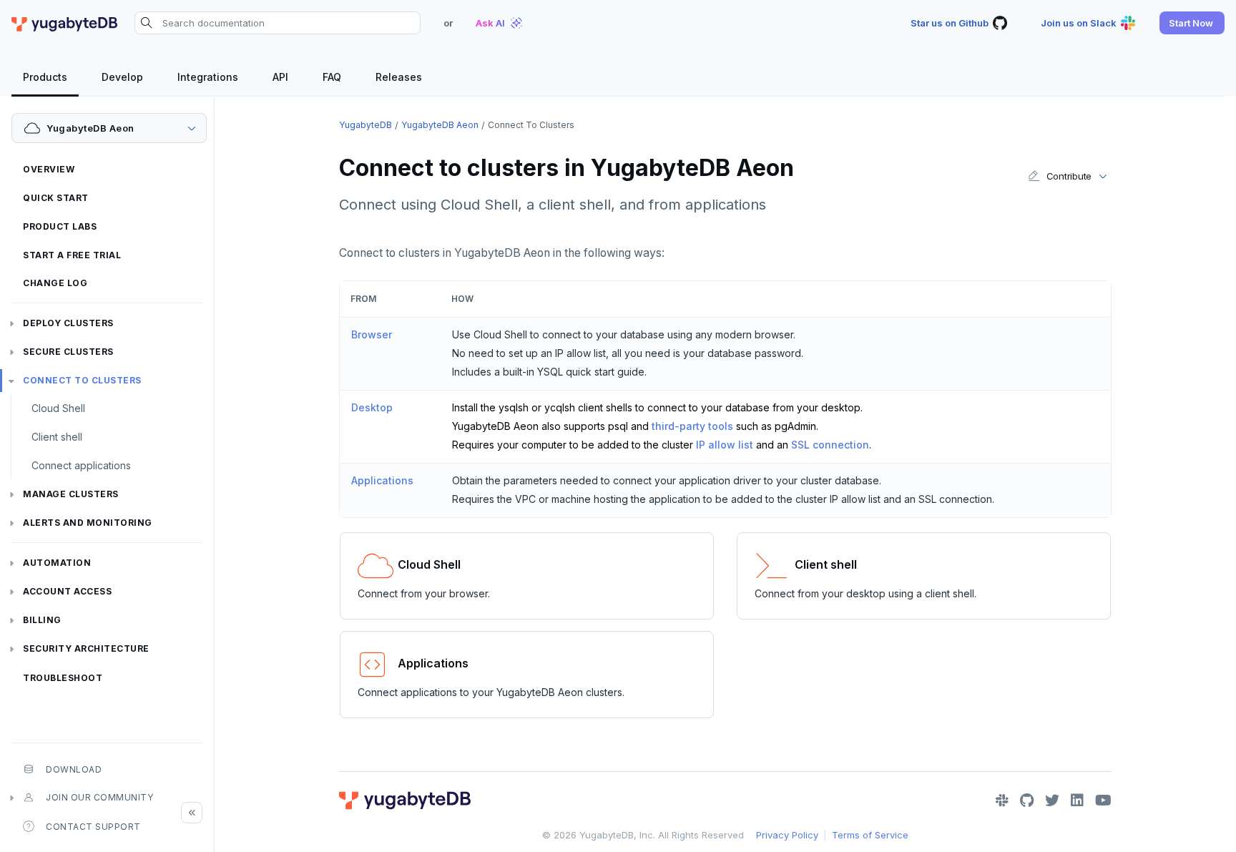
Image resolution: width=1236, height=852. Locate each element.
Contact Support (93, 826)
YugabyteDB (365, 124)
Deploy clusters (68, 323)
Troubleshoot (62, 677)
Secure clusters (68, 351)
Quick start (56, 197)
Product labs (60, 226)
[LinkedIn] (1077, 800)
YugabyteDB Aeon (440, 124)
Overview (48, 169)
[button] (1192, 22)
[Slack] (1002, 800)
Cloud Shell (58, 408)
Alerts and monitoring (87, 522)
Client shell (56, 437)
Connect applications (81, 465)
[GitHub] (1027, 800)
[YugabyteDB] (64, 23)
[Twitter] (1052, 800)
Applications (382, 480)
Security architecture (86, 648)
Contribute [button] (1069, 176)
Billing (42, 619)
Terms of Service (870, 835)
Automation (57, 562)
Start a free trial (72, 255)
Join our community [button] (99, 797)
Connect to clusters (82, 380)
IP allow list (724, 445)
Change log (55, 283)
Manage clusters (71, 494)
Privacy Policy (787, 835)
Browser (371, 334)
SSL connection (830, 445)
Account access (67, 591)
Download (74, 769)
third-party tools (692, 426)
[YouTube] (1103, 800)
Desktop (372, 407)
